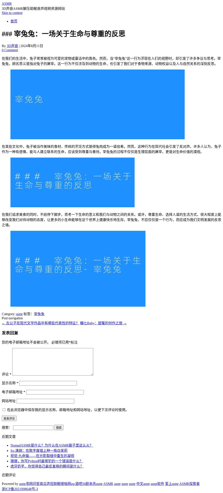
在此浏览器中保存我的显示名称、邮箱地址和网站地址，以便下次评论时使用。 (68, 410)
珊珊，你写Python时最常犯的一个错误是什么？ (46, 461)
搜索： (7, 427)
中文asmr (143, 484)
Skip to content (12, 13)
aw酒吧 (76, 484)
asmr (19, 314)
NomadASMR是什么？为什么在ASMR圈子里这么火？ (51, 445)
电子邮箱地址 (13, 392)
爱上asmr (172, 484)
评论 (6, 374)
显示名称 (10, 383)
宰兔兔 (39, 314)
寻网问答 (33, 484)
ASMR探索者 (189, 484)
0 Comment (10, 50)
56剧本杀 (89, 484)
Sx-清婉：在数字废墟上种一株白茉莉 (39, 450)
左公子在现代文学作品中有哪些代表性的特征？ (40, 323)
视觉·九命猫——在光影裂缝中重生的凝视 (42, 456)
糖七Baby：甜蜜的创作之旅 (103, 323)
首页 (13, 21)
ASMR (7, 3)
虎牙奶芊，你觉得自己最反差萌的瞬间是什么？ (47, 466)
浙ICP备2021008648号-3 (20, 489)
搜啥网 (66, 484)
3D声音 (12, 46)
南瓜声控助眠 (50, 484)
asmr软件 (157, 484)
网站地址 (9, 401)
